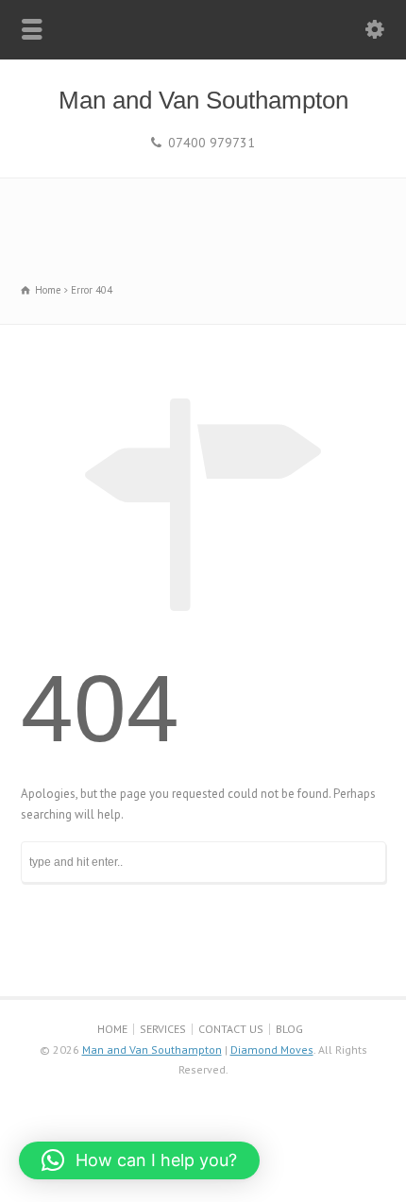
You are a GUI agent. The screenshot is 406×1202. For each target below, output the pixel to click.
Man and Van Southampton (203, 100)
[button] (139, 1160)
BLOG (289, 1029)
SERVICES (163, 1029)
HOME (112, 1029)
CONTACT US (230, 1029)
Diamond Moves (271, 1049)
